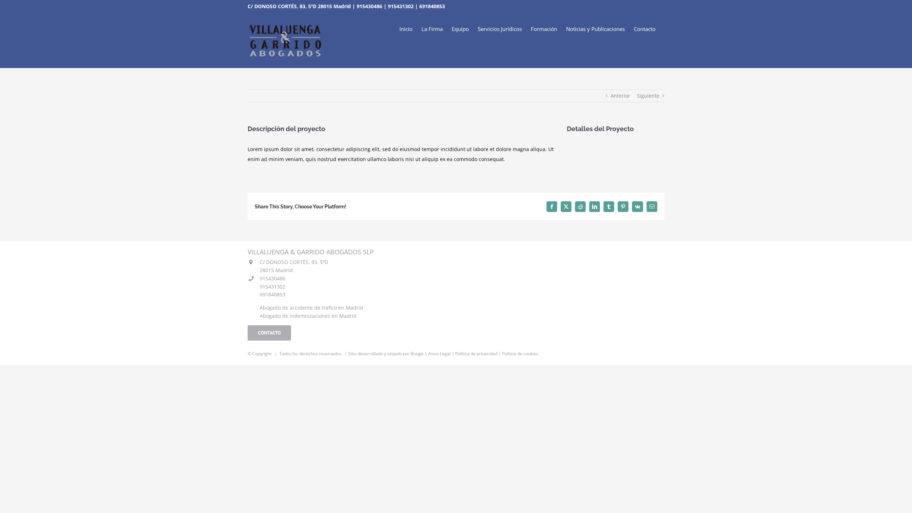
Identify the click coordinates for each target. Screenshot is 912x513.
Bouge (417, 354)
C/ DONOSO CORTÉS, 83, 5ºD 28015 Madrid (299, 6)
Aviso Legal (439, 354)
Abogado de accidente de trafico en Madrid (311, 307)
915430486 (369, 6)
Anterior (620, 95)
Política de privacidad (476, 354)
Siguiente (648, 95)
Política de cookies (520, 354)
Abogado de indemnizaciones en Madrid (308, 315)
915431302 (401, 6)
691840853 (432, 6)
